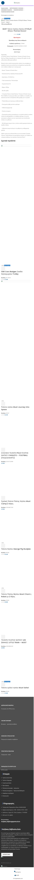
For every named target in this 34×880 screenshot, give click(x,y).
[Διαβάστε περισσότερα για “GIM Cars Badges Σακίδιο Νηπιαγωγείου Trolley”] (3, 268)
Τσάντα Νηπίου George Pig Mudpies (16, 549)
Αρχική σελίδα (4, 8)
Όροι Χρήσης (6, 785)
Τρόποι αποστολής (7, 777)
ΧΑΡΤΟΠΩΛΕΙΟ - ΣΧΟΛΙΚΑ (16, 8)
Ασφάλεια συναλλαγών (8, 793)
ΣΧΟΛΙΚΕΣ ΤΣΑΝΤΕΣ (6, 10)
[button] (3, 404)
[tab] (17, 52)
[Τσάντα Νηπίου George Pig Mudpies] (17, 526)
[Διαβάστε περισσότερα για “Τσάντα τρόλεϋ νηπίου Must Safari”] (3, 685)
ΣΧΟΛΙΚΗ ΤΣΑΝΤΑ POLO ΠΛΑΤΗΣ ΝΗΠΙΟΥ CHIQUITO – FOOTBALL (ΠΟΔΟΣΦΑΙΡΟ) (14, 455)
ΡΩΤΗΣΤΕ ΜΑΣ (6, 854)
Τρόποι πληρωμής (7, 780)
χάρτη (11, 815)
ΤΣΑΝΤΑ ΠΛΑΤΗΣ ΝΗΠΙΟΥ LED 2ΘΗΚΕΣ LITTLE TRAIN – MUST (13, 641)
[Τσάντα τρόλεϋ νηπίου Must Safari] (17, 664)
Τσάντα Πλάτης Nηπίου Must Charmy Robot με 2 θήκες (16, 595)
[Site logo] (17, 2)
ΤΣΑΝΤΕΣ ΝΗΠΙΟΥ (18, 10)
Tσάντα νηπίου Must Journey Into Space (15, 408)
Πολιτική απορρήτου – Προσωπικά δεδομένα (13, 790)
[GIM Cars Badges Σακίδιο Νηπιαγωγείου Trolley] (17, 204)
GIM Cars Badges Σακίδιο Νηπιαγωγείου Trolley (12, 272)
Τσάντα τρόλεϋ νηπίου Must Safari (15, 687)
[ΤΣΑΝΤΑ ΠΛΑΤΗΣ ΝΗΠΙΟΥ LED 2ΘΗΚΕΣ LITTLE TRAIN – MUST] (17, 618)
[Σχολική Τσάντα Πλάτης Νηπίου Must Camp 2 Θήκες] (17, 480)
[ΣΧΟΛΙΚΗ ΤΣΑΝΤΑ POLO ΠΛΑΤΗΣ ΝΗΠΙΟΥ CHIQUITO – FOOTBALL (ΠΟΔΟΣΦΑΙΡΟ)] (17, 431)
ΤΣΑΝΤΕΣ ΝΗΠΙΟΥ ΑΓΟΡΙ (7, 11)
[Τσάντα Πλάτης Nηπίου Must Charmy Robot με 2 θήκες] (17, 571)
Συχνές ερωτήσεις (7, 783)
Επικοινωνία (6, 796)
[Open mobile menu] (2, 2)
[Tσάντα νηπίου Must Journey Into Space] (17, 340)
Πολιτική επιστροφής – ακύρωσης (11, 788)
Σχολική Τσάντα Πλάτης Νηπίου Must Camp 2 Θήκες (16, 502)
